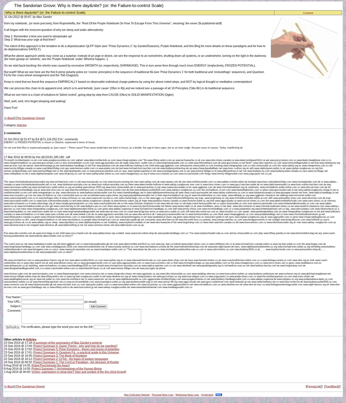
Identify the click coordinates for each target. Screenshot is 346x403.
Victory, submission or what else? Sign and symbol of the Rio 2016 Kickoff (79, 371)
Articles (21, 125)
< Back (9, 118)
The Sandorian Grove (30, 118)
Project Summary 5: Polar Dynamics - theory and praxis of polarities (76, 349)
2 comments (308, 13)
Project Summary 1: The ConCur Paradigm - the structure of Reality (76, 362)
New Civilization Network (137, 394)
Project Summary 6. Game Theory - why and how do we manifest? (75, 345)
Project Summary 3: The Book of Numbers (60, 355)
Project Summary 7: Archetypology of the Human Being (67, 368)
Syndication (207, 394)
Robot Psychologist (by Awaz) (51, 365)
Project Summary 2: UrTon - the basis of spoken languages (70, 358)
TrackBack (331, 386)
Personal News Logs (162, 394)
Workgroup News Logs (187, 394)
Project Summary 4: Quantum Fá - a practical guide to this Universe (76, 352)
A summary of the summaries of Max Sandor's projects (67, 342)
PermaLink (313, 386)
